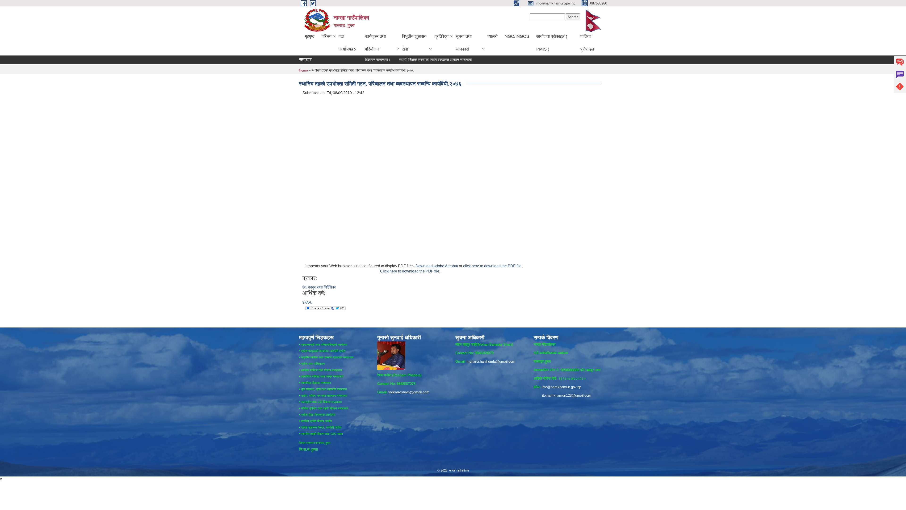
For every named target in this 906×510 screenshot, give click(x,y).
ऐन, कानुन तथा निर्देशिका (319, 287)
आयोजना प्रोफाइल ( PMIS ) (551, 42)
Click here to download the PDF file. (410, 271)
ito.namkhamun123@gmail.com (566, 395)
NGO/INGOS (517, 36)
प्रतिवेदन (442, 36)
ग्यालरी (492, 36)
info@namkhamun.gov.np (561, 387)
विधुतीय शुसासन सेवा (414, 42)
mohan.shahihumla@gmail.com (490, 361)
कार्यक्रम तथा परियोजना (375, 42)
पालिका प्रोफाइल (587, 42)
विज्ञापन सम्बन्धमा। (356, 60)
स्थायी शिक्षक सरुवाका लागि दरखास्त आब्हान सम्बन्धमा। (415, 60)
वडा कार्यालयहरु (347, 42)
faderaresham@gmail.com (408, 392)
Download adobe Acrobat (437, 266)
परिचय (326, 36)
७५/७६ (307, 302)
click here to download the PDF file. (492, 266)
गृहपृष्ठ (310, 36)
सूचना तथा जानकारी (464, 42)
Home (303, 70)
